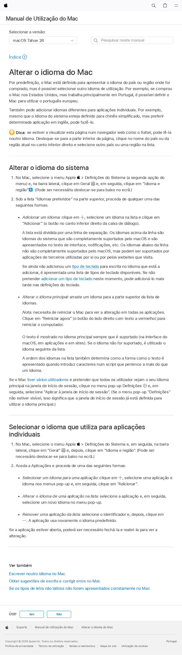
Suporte (21, 627)
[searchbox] (132, 40)
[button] (153, 5)
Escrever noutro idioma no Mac (37, 573)
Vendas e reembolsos (82, 646)
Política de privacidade (19, 646)
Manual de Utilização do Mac (42, 18)
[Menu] (176, 5)
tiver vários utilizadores (47, 379)
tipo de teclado (85, 266)
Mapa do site (108, 646)
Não (59, 614)
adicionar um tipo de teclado (66, 278)
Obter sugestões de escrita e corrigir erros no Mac (54, 581)
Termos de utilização (51, 646)
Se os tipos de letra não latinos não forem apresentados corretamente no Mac (79, 588)
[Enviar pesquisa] (96, 40)
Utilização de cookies (134, 646)
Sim (31, 614)
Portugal (171, 641)
